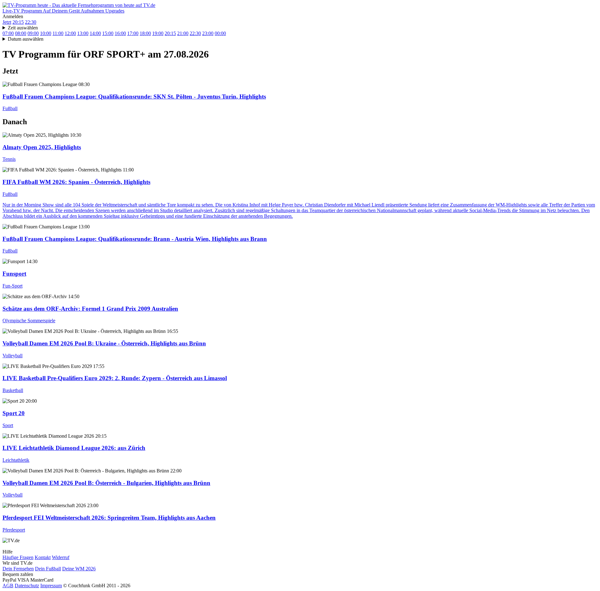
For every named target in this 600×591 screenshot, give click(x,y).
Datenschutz (27, 585)
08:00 (20, 33)
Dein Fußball (48, 568)
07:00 (8, 33)
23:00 (207, 33)
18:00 (145, 33)
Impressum (51, 585)
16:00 (120, 33)
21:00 (182, 33)
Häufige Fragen (17, 557)
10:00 (45, 33)
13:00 (82, 33)
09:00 (33, 33)
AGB (7, 585)
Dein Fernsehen (18, 568)
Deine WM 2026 (79, 568)
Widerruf (60, 557)
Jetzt (6, 22)
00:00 (220, 33)
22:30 (30, 22)
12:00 (70, 33)
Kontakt (43, 557)
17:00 (132, 33)
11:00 (57, 33)
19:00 (157, 33)
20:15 (18, 22)
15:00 (107, 33)
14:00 (95, 33)
